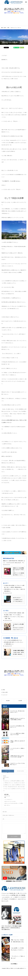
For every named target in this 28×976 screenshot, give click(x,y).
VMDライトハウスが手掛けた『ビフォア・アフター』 (18, 569)
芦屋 (6, 692)
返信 (3, 778)
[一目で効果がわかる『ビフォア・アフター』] (14, 862)
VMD (7, 43)
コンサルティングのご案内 (18, 625)
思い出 (4, 692)
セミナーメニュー (17, 597)
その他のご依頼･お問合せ (18, 650)
